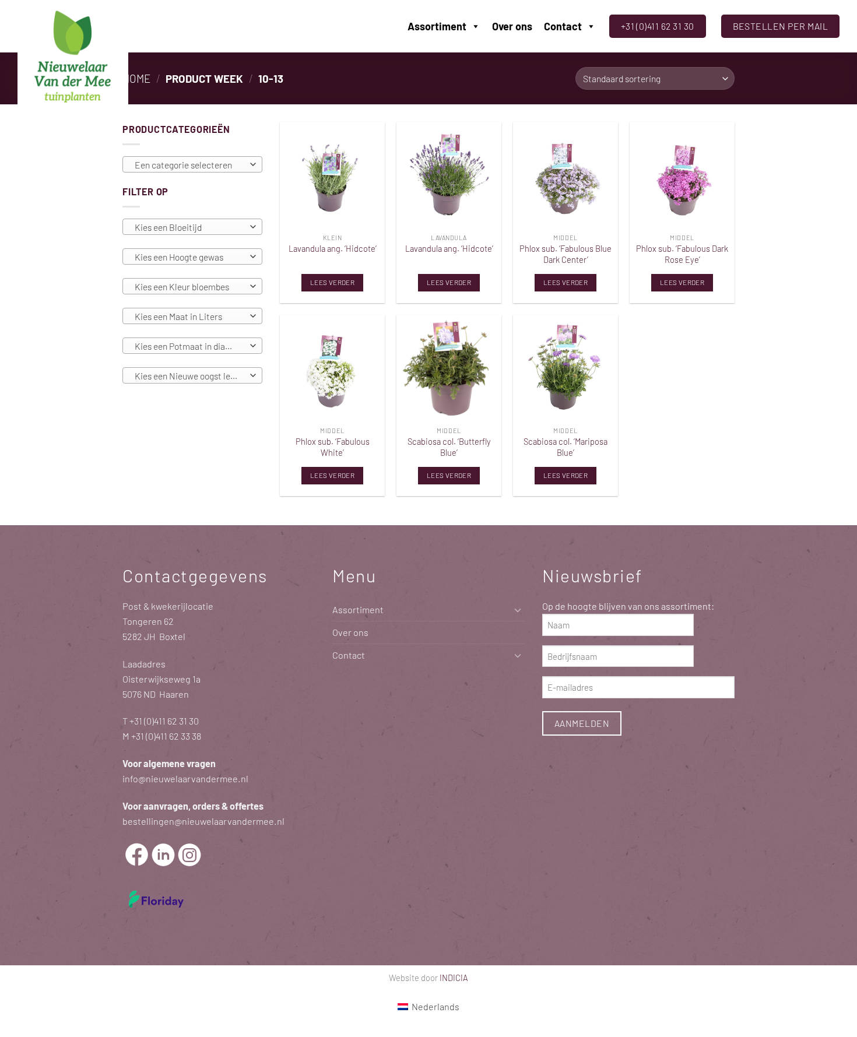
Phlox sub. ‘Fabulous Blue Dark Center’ (565, 254)
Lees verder (332, 282)
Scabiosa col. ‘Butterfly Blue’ (449, 447)
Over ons (512, 26)
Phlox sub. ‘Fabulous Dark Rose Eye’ (682, 254)
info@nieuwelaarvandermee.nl (185, 778)
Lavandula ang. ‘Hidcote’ (333, 248)
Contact (563, 26)
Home (136, 78)
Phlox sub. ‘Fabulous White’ (333, 447)
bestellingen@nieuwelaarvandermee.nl (203, 821)
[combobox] (192, 164)
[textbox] (189, 165)
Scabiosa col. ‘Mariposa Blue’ (565, 447)
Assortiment (437, 26)
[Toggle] (518, 610)
